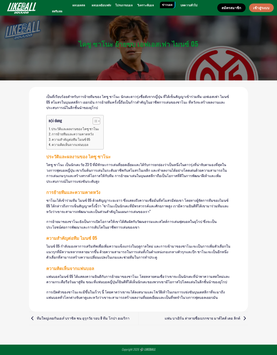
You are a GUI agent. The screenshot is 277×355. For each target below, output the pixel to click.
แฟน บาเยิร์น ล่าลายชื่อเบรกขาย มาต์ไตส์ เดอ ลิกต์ (203, 318)
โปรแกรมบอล (124, 5)
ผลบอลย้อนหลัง (101, 5)
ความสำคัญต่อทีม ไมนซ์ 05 (71, 139)
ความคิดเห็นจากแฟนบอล (70, 144)
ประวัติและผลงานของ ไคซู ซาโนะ (75, 128)
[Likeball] (21, 8)
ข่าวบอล (167, 4)
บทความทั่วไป (189, 5)
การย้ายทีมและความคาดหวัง (72, 133)
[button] (94, 121)
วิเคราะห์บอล (145, 5)
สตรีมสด (57, 11)
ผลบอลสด (78, 5)
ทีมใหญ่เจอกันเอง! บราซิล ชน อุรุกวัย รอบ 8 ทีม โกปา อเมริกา (82, 318)
